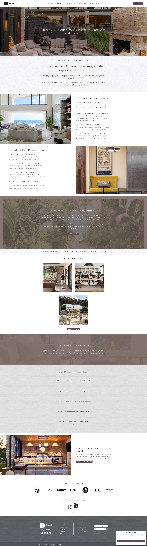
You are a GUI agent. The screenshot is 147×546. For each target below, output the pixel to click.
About (97, 3)
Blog (79, 525)
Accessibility (105, 544)
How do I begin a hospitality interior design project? (73, 421)
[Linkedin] (50, 533)
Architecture (71, 3)
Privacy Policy (96, 544)
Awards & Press (82, 527)
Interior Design (60, 3)
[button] (144, 532)
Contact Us (97, 533)
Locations (80, 529)
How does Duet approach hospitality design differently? (73, 411)
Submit (107, 529)
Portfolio (50, 3)
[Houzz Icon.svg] (47, 533)
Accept (131, 541)
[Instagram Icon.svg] (41, 533)
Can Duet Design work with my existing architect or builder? (73, 401)
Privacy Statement (131, 543)
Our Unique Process (83, 531)
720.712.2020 (105, 533)
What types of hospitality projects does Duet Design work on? (73, 391)
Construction (81, 3)
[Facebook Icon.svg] (44, 533)
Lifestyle (91, 3)
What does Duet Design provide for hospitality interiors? (73, 381)
